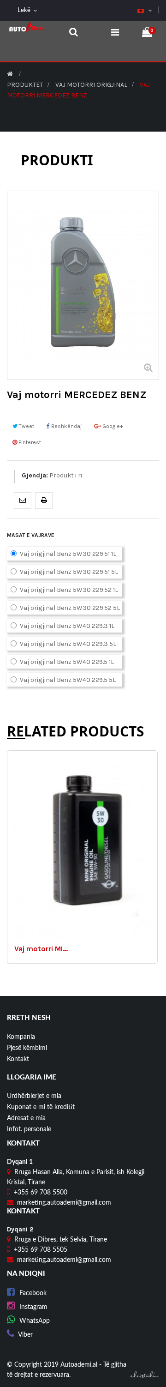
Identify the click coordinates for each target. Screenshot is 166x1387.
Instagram (33, 1307)
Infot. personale (29, 1129)
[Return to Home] (10, 74)
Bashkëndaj (66, 426)
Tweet (26, 426)
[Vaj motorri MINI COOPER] (82, 844)
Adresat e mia (26, 1118)
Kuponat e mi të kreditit (41, 1107)
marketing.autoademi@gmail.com (64, 1203)
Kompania (21, 1037)
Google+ (112, 426)
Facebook (33, 1293)
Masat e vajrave (31, 535)
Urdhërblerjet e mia (34, 1096)
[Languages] (141, 11)
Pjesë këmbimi (27, 1048)
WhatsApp (34, 1321)
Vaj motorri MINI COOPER (42, 949)
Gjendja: (35, 475)
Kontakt (18, 1059)
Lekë (23, 10)
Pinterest (29, 442)
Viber (25, 1335)
